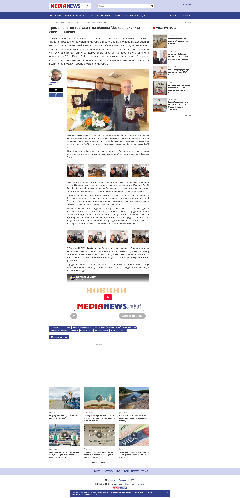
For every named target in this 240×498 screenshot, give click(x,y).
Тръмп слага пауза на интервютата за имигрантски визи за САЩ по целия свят (134, 454)
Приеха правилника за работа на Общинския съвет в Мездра (179, 40)
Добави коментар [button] (60, 337)
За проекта (108, 471)
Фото (93, 22)
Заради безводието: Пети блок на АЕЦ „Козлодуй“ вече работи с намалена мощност (64, 454)
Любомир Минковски (58, 330)
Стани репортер (132, 471)
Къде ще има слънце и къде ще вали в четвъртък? (63, 416)
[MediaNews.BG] (71, 6)
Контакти (111, 480)
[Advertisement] (99, 363)
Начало (97, 471)
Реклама (144, 471)
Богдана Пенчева (102, 330)
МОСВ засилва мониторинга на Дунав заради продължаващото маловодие (133, 418)
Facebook (123, 480)
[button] (58, 15)
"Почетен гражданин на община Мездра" (89, 328)
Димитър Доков (113, 328)
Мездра (70, 22)
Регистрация (186, 4)
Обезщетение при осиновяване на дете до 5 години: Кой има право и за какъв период (99, 418)
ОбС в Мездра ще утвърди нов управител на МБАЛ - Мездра (178, 72)
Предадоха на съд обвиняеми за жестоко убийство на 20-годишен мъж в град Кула (98, 454)
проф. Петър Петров (119, 330)
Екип (118, 471)
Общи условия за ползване (135, 484)
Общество (78, 22)
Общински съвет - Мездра (60, 328)
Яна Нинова (73, 330)
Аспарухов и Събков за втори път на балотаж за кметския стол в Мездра (178, 56)
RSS (132, 480)
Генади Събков (86, 330)
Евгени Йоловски (129, 328)
